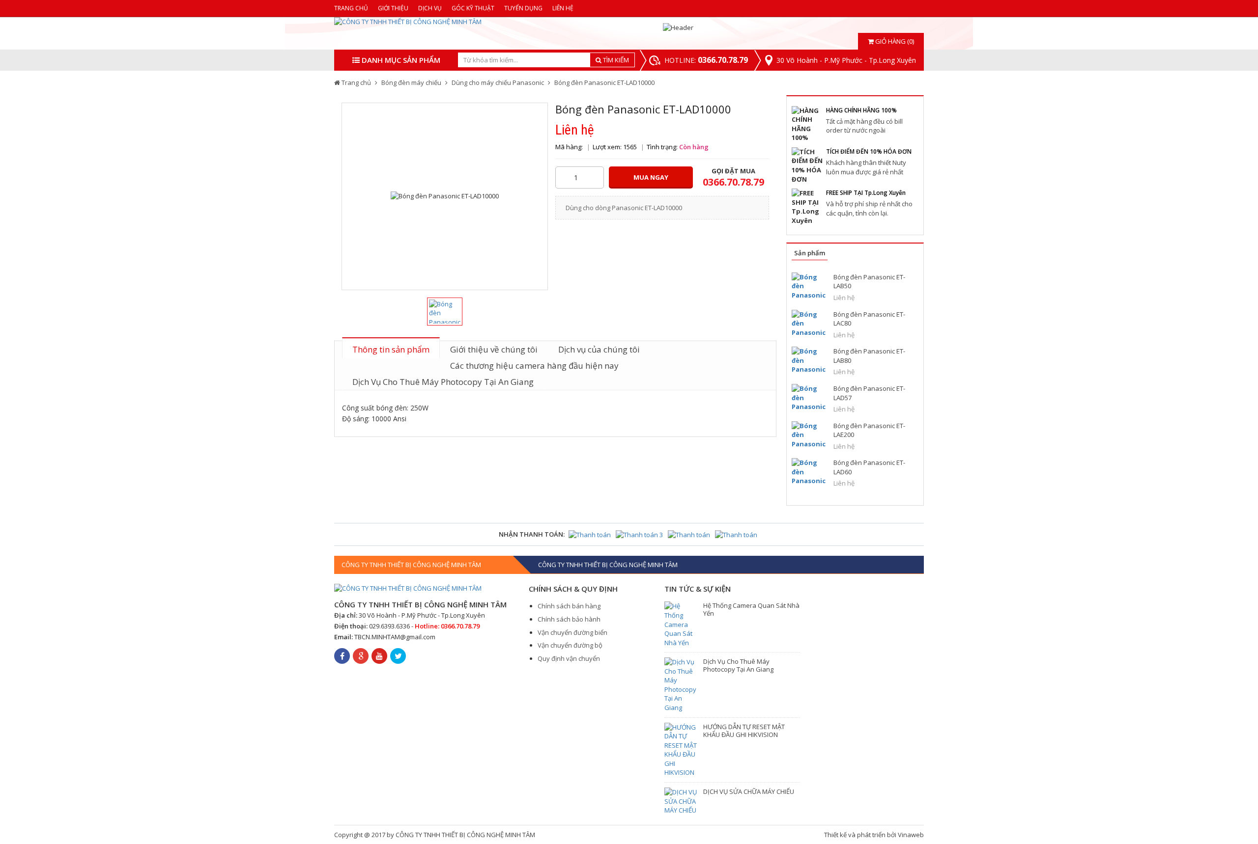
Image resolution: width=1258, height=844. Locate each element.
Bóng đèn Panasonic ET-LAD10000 (604, 82)
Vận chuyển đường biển (572, 632)
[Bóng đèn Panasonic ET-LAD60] (809, 471)
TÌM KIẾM (615, 59)
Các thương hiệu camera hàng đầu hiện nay (534, 365)
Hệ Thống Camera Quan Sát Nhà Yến (751, 609)
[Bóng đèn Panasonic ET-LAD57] (809, 397)
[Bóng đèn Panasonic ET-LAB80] (809, 360)
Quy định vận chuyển (569, 658)
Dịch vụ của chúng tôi (599, 349)
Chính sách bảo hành (569, 619)
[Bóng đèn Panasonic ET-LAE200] (809, 434)
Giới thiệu (393, 8)
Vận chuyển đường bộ (570, 645)
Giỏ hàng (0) (894, 41)
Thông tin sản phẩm (390, 349)
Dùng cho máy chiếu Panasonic (498, 82)
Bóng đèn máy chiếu (411, 82)
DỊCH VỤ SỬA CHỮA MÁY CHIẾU (748, 791)
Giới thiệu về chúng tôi (494, 349)
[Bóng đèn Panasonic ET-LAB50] (809, 285)
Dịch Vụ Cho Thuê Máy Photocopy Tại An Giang (443, 381)
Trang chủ (351, 8)
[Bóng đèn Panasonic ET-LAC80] (809, 323)
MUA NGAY (650, 177)
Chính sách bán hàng (569, 605)
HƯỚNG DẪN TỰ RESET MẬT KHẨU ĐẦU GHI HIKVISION (744, 730)
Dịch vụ (430, 8)
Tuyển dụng (523, 8)
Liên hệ (562, 8)
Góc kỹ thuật (473, 8)
